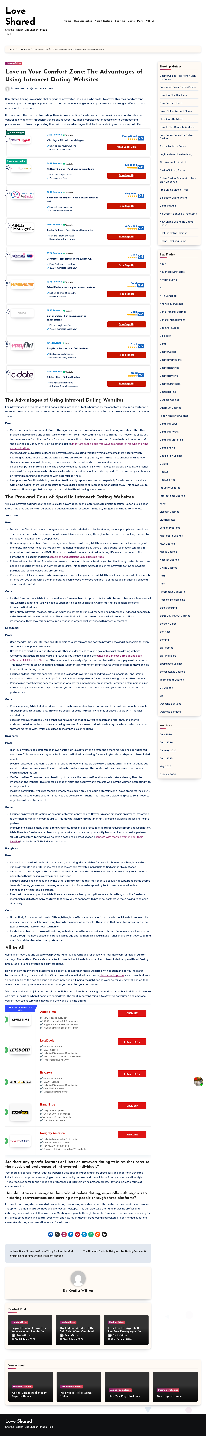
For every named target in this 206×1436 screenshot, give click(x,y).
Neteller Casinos (169, 559)
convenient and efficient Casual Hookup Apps (76, 556)
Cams (131, 21)
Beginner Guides (169, 327)
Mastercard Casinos (171, 535)
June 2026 (166, 742)
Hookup (164, 471)
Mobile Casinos (168, 551)
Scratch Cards (168, 623)
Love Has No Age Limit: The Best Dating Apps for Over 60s (124, 1331)
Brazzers (46, 1072)
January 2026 (168, 750)
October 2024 (168, 774)
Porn (140, 21)
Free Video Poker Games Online (178, 87)
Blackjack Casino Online (174, 197)
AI (153, 21)
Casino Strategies (170, 383)
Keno (163, 503)
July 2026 (166, 734)
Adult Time (48, 1011)
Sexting (120, 21)
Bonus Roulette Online (173, 146)
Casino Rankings (169, 367)
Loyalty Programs (170, 527)
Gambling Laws (168, 423)
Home (67, 21)
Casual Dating (168, 391)
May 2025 (165, 766)
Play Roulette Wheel (171, 119)
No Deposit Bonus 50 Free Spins (178, 213)
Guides (164, 463)
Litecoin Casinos (169, 511)
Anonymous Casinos (171, 303)
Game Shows (167, 447)
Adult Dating (104, 21)
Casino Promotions (171, 359)
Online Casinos (168, 567)
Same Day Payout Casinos (175, 615)
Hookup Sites (83, 21)
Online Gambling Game (173, 241)
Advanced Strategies (172, 271)
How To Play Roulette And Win (177, 127)
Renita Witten (22, 88)
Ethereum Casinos (170, 407)
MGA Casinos (167, 543)
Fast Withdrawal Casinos (174, 415)
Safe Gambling (168, 607)
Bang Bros (47, 1104)
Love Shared (18, 1421)
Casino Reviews (169, 375)
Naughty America (52, 1133)
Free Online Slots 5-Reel (174, 189)
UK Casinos (166, 687)
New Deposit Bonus (171, 103)
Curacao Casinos (169, 399)
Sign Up (132, 1013)
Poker (163, 575)
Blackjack (165, 335)
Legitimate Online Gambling (176, 154)
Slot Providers (168, 655)
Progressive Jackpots (172, 591)
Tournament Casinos (172, 679)
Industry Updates (170, 487)
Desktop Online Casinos (173, 233)
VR (148, 21)
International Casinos (172, 495)
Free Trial (132, 1041)
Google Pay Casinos (171, 455)
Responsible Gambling (172, 599)
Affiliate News (168, 279)
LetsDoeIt (47, 1040)
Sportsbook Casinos (171, 663)
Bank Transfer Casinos (173, 311)
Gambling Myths (169, 431)
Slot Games (166, 647)
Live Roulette (167, 519)
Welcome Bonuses (170, 711)
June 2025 (166, 758)
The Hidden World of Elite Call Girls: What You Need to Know (77, 1331)
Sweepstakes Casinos (172, 671)
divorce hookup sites (112, 975)
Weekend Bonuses (170, 703)
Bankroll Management (172, 319)
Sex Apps (165, 631)
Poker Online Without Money (176, 111)
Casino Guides (168, 351)
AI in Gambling (168, 295)
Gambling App (168, 205)
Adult (163, 263)
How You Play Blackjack (173, 95)
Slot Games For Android (173, 162)
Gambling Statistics (171, 439)
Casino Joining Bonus (172, 170)
